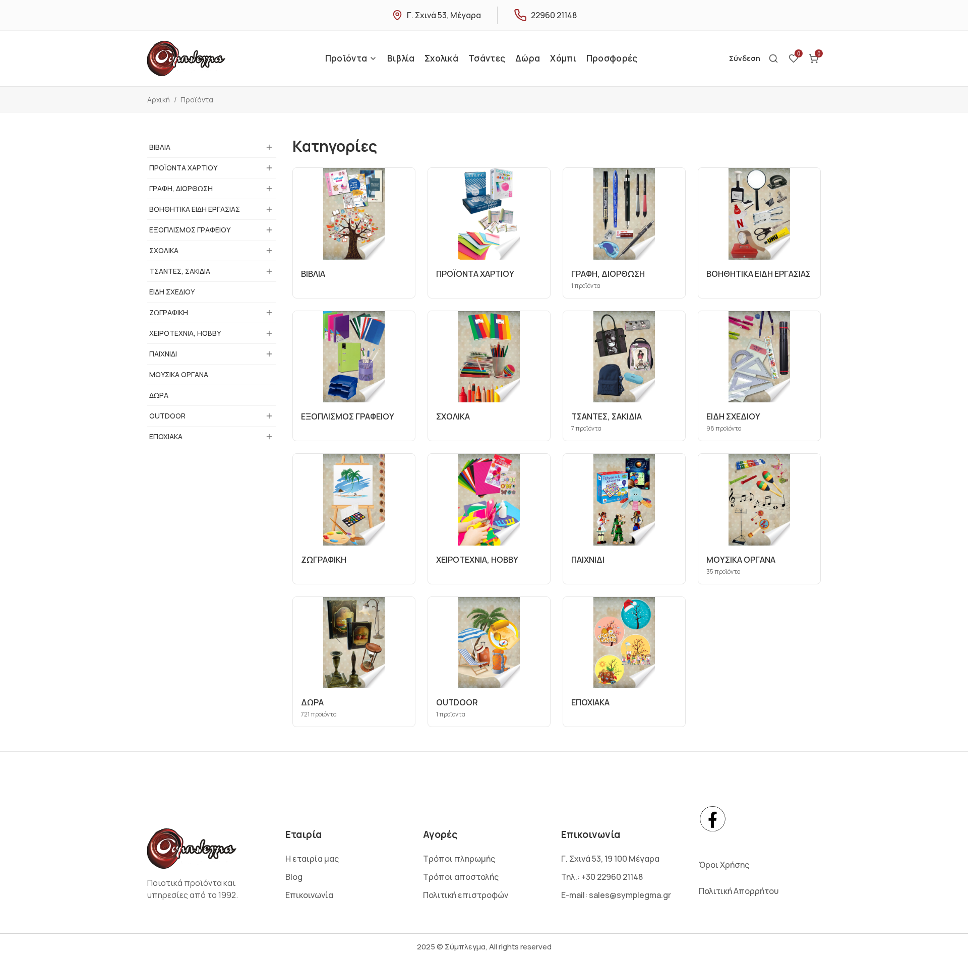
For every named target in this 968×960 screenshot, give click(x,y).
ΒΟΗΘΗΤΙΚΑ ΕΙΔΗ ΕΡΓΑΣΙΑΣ (194, 209)
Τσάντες (486, 58)
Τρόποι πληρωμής (459, 858)
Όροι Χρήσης (724, 864)
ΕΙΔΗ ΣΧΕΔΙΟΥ (172, 291)
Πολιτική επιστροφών (465, 895)
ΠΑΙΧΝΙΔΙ (163, 353)
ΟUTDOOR (167, 416)
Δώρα (527, 58)
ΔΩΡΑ (158, 395)
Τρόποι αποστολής (461, 876)
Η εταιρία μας (312, 858)
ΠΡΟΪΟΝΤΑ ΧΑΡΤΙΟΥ (183, 167)
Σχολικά (441, 58)
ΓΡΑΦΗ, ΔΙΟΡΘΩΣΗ (181, 188)
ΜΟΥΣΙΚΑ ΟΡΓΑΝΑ (178, 374)
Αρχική (158, 99)
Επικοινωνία (309, 895)
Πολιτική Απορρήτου (738, 890)
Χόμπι (563, 58)
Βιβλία (400, 58)
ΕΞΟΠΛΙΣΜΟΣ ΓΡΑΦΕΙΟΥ (189, 229)
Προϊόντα (346, 58)
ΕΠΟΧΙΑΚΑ (166, 436)
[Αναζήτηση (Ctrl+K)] (773, 58)
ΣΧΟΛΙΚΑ (163, 250)
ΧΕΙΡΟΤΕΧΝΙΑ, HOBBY (185, 333)
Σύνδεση (744, 58)
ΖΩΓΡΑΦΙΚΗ (168, 312)
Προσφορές (612, 58)
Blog (293, 876)
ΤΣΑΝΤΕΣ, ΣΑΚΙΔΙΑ (179, 271)
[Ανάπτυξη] (269, 147)
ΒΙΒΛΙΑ (159, 147)
